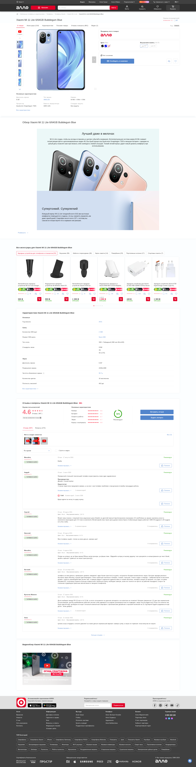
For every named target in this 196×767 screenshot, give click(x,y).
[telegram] (166, 705)
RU (176, 2)
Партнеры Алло (140, 717)
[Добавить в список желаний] (175, 61)
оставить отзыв (157, 412)
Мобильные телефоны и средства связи (32, 14)
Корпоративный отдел (143, 726)
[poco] (100, 762)
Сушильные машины (127, 749)
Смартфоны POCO (81, 739)
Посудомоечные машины (88, 749)
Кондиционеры (171, 744)
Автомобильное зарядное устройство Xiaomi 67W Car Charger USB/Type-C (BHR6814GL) (84, 284)
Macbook (173, 739)
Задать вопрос (157, 418)
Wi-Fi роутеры (77, 744)
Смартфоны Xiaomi (36, 739)
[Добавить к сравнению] (169, 61)
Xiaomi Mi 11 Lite (72, 14)
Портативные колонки (135, 253)
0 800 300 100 (170, 715)
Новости (19, 717)
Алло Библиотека (112, 723)
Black (102, 46)
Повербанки (117, 253)
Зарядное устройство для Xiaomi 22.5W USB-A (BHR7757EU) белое (138, 284)
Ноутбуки (147, 739)
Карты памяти (101, 253)
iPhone (49, 739)
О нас (18, 720)
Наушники (64, 253)
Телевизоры (54, 744)
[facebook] (155, 705)
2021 (100, 322)
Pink (109, 46)
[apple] (75, 762)
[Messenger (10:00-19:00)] (172, 718)
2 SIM (101, 332)
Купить (39, 299)
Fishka (78, 717)
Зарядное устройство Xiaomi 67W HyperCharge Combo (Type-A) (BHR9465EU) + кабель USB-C (165, 284)
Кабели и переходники (82, 253)
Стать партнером (141, 720)
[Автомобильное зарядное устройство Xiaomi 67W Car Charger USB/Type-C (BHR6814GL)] (84, 268)
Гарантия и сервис (52, 717)
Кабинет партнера (141, 723)
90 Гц (101, 373)
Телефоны (49, 14)
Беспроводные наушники (37, 744)
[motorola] (122, 762)
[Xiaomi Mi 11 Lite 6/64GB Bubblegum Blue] (19, 44)
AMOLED (47, 99)
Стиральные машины (108, 749)
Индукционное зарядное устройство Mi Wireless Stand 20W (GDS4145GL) (56, 284)
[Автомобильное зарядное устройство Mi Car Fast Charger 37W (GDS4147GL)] (29, 268)
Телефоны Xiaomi (60, 14)
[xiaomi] (68, 762)
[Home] (17, 14)
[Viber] (166, 718)
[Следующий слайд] (20, 89)
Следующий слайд (94, 59)
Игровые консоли (125, 744)
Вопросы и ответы (52, 723)
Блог (47, 720)
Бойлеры (34, 749)
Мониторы (65, 744)
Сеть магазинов (21, 723)
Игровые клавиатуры (108, 744)
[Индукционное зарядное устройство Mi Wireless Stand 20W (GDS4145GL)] (56, 268)
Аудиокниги (110, 720)
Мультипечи (72, 749)
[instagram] (160, 705)
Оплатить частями (82, 720)
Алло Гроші (80, 715)
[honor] (136, 762)
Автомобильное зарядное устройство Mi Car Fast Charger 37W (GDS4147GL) (28, 284)
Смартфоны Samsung (63, 739)
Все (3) (169, 434)
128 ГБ (153, 46)
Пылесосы (44, 749)
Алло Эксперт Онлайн (113, 715)
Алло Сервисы (111, 717)
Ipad (122, 739)
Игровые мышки (91, 744)
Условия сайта (51, 728)
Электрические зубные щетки (147, 749)
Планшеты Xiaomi (134, 739)
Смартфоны (22, 739)
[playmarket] (49, 705)
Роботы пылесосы (58, 749)
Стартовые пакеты (155, 253)
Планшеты (113, 739)
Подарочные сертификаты (85, 726)
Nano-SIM (102, 337)
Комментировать (63, 465)
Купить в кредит (81, 723)
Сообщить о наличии (119, 61)
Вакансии (19, 715)
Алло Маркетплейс (141, 715)
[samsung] (86, 762)
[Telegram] (169, 718)
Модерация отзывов (53, 726)
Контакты (19, 726)
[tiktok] (178, 705)
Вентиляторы (22, 749)
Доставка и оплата (52, 715)
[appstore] (35, 705)
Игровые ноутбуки (160, 739)
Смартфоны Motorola (98, 739)
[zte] (109, 762)
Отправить (60, 8)
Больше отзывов (97, 635)
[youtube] (172, 705)
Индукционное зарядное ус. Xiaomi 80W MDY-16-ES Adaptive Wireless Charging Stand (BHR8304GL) (110, 284)
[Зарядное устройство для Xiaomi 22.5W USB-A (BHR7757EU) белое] (138, 268)
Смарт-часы (139, 744)
